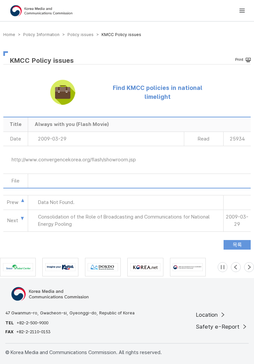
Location (207, 314)
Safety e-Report (218, 326)
